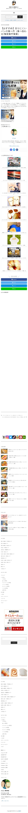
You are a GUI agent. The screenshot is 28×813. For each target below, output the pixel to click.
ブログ (9, 124)
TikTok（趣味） (4, 771)
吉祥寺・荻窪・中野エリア (5, 562)
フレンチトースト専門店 (6, 582)
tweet (14, 40)
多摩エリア (3, 564)
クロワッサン (20, 20)
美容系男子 (3, 754)
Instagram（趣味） (4, 767)
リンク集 (2, 761)
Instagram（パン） (4, 763)
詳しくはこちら (5, 800)
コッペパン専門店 (5, 584)
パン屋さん (3, 577)
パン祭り (2, 594)
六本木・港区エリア (4, 551)
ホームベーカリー (4, 600)
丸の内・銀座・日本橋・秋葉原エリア (7, 553)
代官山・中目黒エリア (5, 547)
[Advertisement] (14, 64)
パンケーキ (3, 598)
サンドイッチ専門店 (5, 586)
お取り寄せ (4, 590)
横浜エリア (3, 566)
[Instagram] (11, 150)
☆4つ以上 (7, 20)
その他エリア (3, 568)
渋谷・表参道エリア (4, 543)
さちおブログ (3, 752)
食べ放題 (2, 592)
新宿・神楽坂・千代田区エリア (6, 541)
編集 (20, 811)
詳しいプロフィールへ (14, 145)
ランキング (3, 575)
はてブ (14, 44)
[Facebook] (17, 150)
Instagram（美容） (4, 765)
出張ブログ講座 (4, 759)
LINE (14, 47)
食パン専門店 (4, 580)
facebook (14, 37)
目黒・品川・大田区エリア (5, 556)
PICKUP (6, 124)
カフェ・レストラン (4, 596)
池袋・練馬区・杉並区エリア (6, 545)
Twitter (2, 769)
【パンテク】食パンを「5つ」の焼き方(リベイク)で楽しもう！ (13, 415)
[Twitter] (14, 150)
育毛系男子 (3, 756)
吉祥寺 (14, 20)
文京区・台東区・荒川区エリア (6, 560)
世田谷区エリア (3, 558)
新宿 (11, 20)
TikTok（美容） (4, 773)
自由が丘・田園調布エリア (5, 549)
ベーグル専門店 (5, 588)
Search (14, 642)
